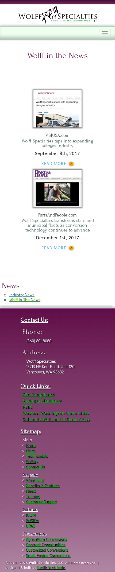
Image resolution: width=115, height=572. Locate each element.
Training (33, 496)
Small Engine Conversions (48, 555)
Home (31, 445)
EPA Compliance (38, 395)
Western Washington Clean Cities (55, 413)
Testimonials (37, 456)
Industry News (21, 294)
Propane (30, 474)
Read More (53, 164)
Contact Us (35, 466)
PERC (27, 407)
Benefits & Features (42, 485)
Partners (30, 509)
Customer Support (41, 501)
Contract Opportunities (45, 544)
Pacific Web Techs (51, 568)
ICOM (30, 515)
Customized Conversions (47, 550)
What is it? (35, 480)
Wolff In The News (24, 299)
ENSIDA (32, 520)
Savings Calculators (41, 401)
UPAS (30, 525)
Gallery (32, 461)
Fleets (31, 491)
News (30, 450)
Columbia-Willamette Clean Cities (56, 419)
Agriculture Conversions (46, 539)
